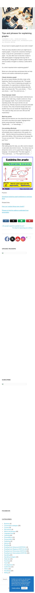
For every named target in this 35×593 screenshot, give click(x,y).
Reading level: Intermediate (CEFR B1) (15, 553)
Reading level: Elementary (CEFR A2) (15, 551)
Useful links (7, 566)
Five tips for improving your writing (22, 228)
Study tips (7, 559)
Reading (6, 545)
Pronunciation (8, 539)
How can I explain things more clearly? (13, 206)
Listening (6, 535)
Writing (13, 42)
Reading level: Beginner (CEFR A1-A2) (15, 549)
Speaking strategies (10, 557)
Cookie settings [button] (16, 588)
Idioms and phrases (20, 39)
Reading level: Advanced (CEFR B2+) (15, 547)
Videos (6, 568)
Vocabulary (7, 570)
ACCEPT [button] (24, 588)
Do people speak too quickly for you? (13, 226)
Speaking (7, 42)
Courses (6, 527)
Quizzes (6, 543)
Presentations (6, 40)
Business (7, 523)
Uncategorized (8, 565)
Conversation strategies (11, 525)
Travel (6, 563)
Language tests (8, 533)
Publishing (7, 541)
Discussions (7, 529)
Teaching (6, 561)
